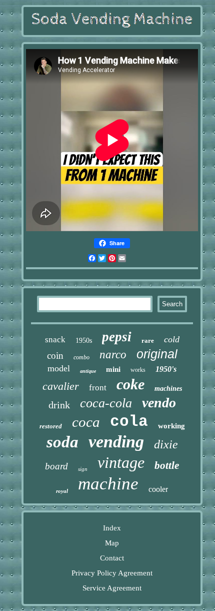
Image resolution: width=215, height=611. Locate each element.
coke (130, 384)
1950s (84, 340)
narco (113, 354)
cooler (158, 489)
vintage (121, 462)
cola (129, 421)
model (59, 368)
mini (113, 369)
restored (51, 426)
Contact (112, 558)
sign (83, 469)
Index (112, 528)
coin (55, 355)
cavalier (60, 386)
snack (55, 339)
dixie (166, 444)
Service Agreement (112, 588)
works (138, 369)
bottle (166, 465)
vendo (159, 402)
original (157, 354)
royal (62, 491)
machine (108, 483)
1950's (166, 369)
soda (62, 442)
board (56, 466)
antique (88, 371)
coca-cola (106, 403)
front (97, 387)
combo (82, 357)
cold (172, 339)
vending (116, 441)
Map (112, 543)
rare (148, 340)
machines (168, 388)
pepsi (117, 336)
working (171, 426)
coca (86, 422)
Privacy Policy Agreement (112, 573)
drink (59, 404)
